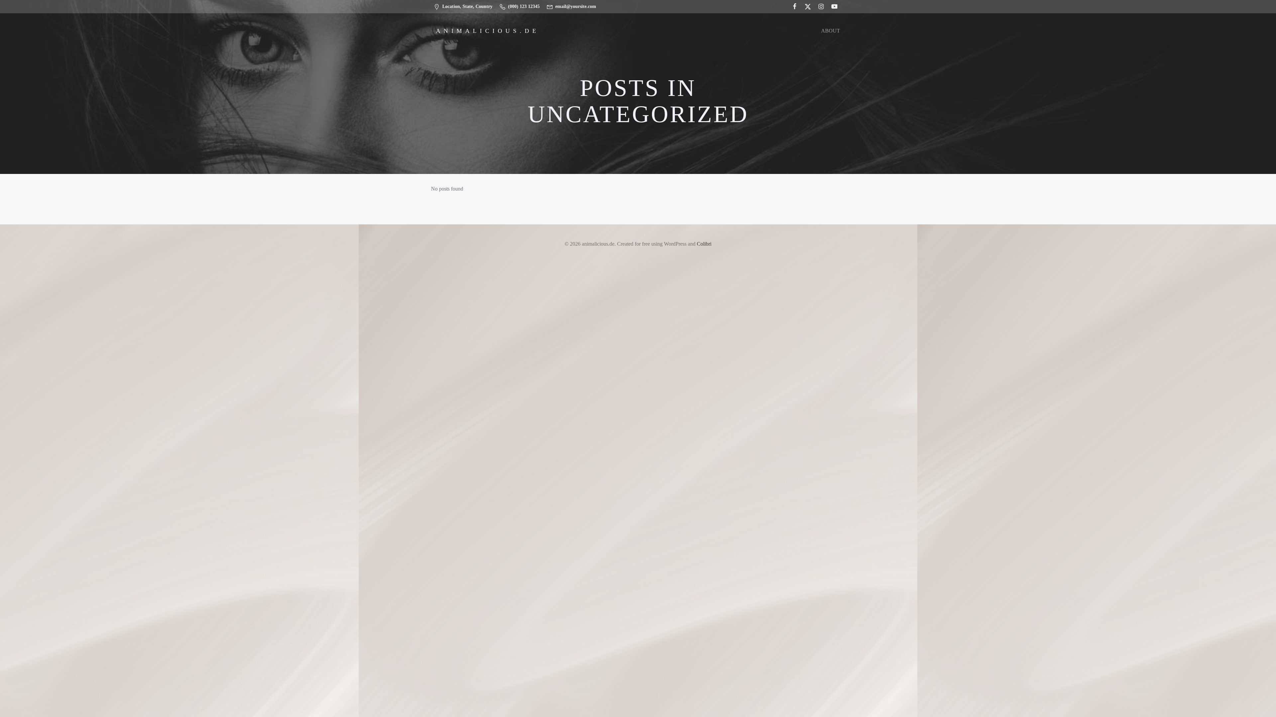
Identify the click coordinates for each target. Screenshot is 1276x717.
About (830, 31)
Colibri (704, 244)
